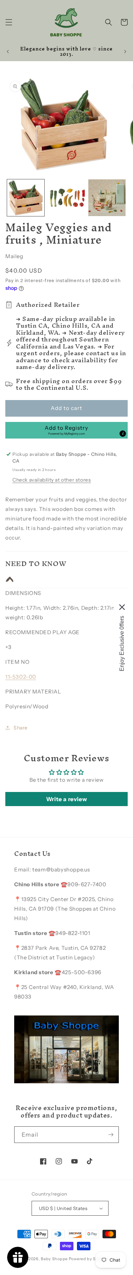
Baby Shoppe (54, 1258)
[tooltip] (123, 433)
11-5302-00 (20, 676)
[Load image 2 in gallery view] (66, 197)
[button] (9, 22)
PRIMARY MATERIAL (33, 691)
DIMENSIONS (23, 593)
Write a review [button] (66, 799)
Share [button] (20, 728)
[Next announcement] (125, 51)
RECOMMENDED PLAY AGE (42, 632)
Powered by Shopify (89, 1258)
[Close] (122, 607)
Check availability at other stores (51, 480)
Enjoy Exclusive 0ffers (122, 643)
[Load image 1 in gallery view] (25, 197)
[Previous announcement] (8, 51)
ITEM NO (17, 662)
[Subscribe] (110, 1134)
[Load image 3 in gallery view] (107, 197)
